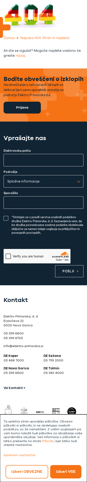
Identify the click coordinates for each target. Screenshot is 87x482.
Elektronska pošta (17, 150)
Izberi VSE (66, 471)
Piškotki (48, 441)
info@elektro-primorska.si (23, 346)
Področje (10, 172)
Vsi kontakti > (14, 388)
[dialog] (43, 448)
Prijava (22, 107)
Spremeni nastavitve (19, 455)
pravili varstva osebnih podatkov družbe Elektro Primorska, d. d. (44, 219)
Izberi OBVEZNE (26, 471)
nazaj (20, 55)
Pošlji (68, 271)
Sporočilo (11, 193)
